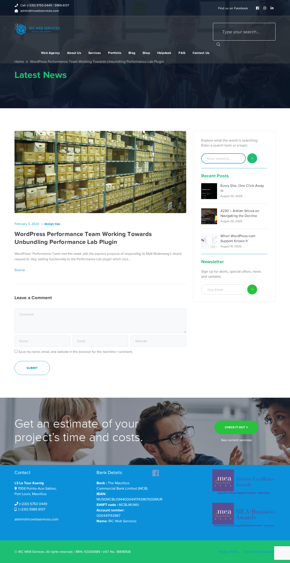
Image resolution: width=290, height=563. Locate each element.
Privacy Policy (228, 551)
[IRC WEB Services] (37, 29)
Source (19, 270)
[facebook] (155, 471)
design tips (52, 224)
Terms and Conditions (259, 551)
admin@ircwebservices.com (36, 519)
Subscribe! (252, 289)
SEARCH (218, 44)
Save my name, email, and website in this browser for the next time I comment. (75, 352)
